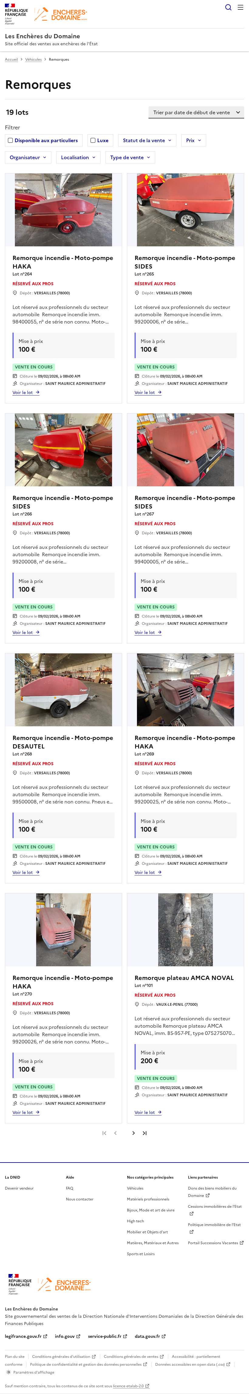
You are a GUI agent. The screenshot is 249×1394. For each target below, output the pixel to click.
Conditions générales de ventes (131, 1356)
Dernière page (144, 1133)
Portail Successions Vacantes (213, 1243)
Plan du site (15, 1356)
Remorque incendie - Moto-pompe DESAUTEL (62, 742)
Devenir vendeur (19, 1188)
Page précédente (115, 1133)
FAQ (69, 1188)
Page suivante (133, 1133)
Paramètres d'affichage (33, 1372)
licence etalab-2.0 (128, 1386)
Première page (104, 1133)
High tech (135, 1221)
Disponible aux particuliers (46, 140)
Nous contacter (80, 1199)
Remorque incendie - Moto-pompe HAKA (62, 262)
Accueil (11, 59)
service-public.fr (104, 1336)
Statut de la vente (144, 140)
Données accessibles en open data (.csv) (190, 1364)
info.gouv (65, 1336)
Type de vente (127, 157)
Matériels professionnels (148, 1199)
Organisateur (25, 157)
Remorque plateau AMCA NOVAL (184, 977)
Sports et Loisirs (141, 1254)
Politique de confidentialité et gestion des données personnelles (86, 1364)
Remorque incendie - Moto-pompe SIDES (185, 262)
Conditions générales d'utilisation (61, 1356)
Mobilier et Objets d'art (147, 1232)
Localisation (75, 157)
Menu (240, 7)
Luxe (102, 140)
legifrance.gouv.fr (23, 1336)
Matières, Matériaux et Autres (153, 1243)
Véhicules (33, 59)
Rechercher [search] (228, 7)
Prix (190, 140)
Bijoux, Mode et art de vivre (151, 1210)
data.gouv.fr (147, 1336)
